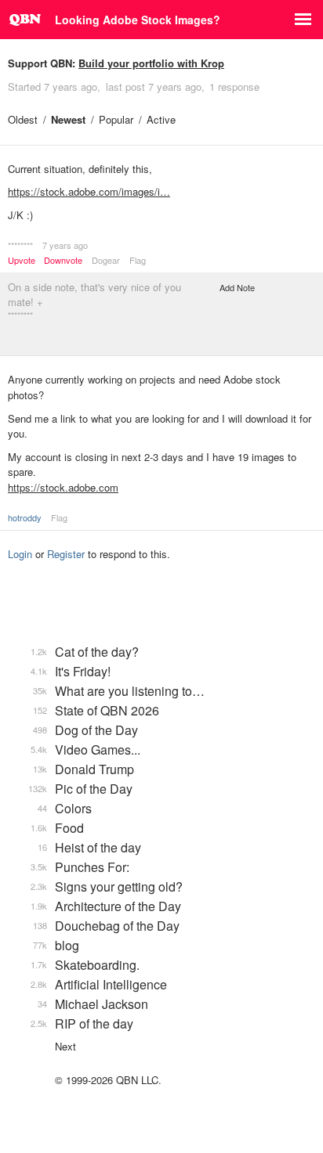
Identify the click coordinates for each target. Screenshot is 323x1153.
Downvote (63, 260)
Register (66, 553)
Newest (68, 119)
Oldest (23, 119)
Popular (116, 119)
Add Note (237, 287)
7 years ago (65, 245)
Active (161, 119)
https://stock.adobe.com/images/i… (89, 191)
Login (20, 553)
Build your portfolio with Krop (151, 63)
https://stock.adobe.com (63, 487)
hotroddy (25, 517)
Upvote (21, 260)
